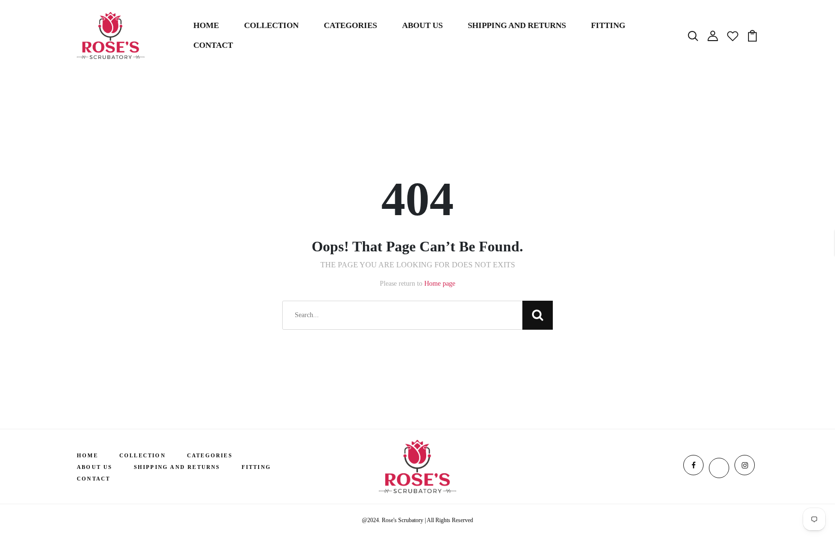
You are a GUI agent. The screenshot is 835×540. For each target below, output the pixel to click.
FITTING (608, 25)
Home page (439, 283)
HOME (206, 25)
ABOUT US (422, 25)
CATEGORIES (350, 25)
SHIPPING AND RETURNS (517, 25)
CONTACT (213, 45)
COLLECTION (271, 25)
